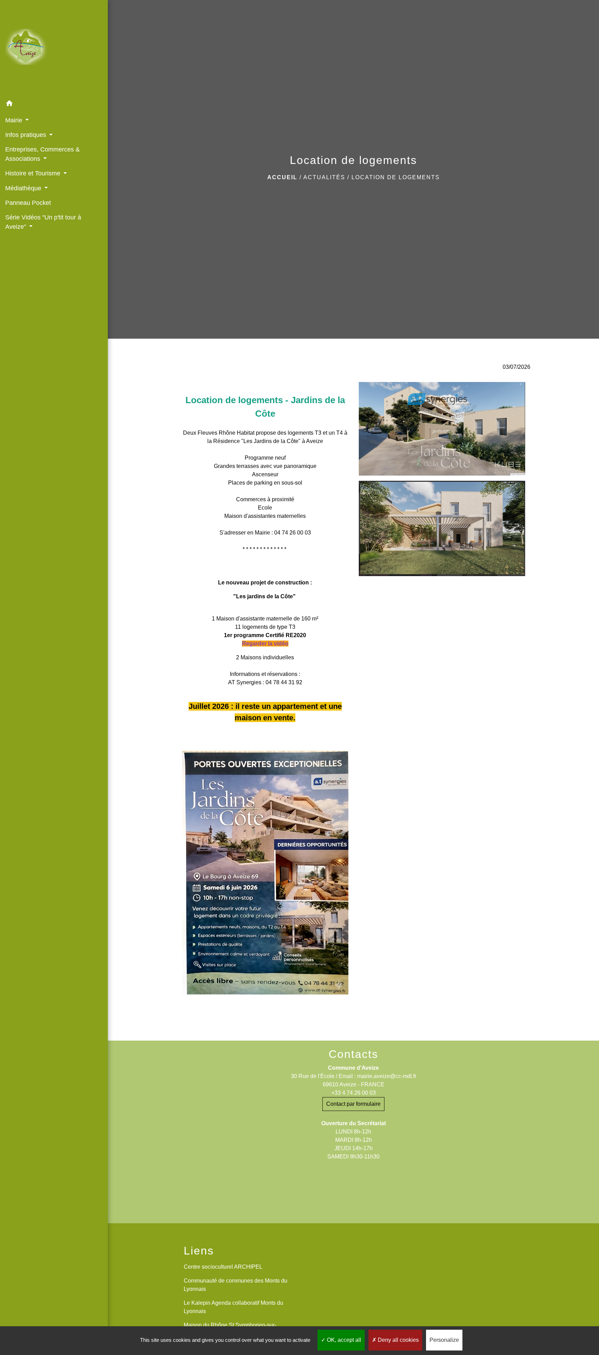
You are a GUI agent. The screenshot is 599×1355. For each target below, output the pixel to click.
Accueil (282, 177)
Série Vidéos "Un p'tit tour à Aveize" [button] (43, 222)
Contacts (353, 1054)
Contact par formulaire (353, 1104)
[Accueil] (54, 48)
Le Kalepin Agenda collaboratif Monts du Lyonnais (233, 1307)
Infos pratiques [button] (26, 134)
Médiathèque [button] (24, 188)
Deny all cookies (397, 1340)
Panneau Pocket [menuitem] (28, 202)
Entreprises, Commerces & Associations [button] (42, 154)
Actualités (324, 177)
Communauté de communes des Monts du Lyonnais (235, 1285)
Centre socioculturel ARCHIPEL (223, 1267)
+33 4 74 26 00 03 (353, 1093)
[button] (54, 104)
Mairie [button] (14, 120)
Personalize (444, 1340)
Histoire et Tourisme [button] (33, 173)
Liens (199, 1250)
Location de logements (395, 177)
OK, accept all (343, 1340)
